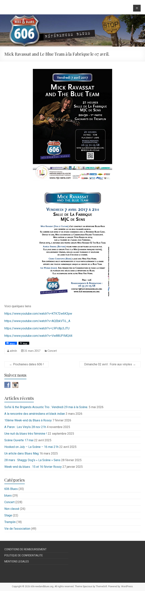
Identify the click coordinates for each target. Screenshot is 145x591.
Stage (8, 515)
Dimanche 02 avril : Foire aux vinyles (110, 364)
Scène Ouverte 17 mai (18, 440)
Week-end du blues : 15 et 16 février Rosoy (33, 467)
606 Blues (11, 489)
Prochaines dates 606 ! (26, 364)
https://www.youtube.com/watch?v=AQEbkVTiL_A (37, 321)
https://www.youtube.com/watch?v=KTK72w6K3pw (38, 313)
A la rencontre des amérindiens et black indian (34, 414)
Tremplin (10, 522)
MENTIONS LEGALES (16, 561)
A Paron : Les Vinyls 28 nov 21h (25, 427)
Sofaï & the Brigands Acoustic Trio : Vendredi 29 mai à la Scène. (46, 407)
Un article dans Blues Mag (21, 453)
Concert (52, 351)
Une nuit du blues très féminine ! (25, 433)
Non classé (11, 509)
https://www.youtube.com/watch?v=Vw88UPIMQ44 (38, 336)
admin (13, 351)
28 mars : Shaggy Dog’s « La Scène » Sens (32, 460)
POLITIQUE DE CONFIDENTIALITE (23, 555)
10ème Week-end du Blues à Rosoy (28, 420)
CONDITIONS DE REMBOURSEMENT (25, 549)
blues (8, 495)
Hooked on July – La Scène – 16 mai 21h (31, 447)
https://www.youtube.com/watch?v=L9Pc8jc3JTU (36, 328)
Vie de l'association (17, 528)
